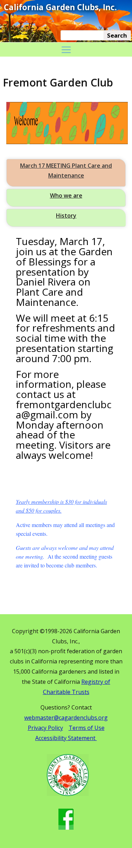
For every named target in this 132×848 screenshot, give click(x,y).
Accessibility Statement (66, 738)
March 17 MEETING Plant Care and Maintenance (66, 170)
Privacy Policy (45, 728)
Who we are (66, 195)
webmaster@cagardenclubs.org (66, 717)
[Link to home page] (68, 794)
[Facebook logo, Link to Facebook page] (66, 827)
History (66, 215)
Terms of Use (87, 728)
